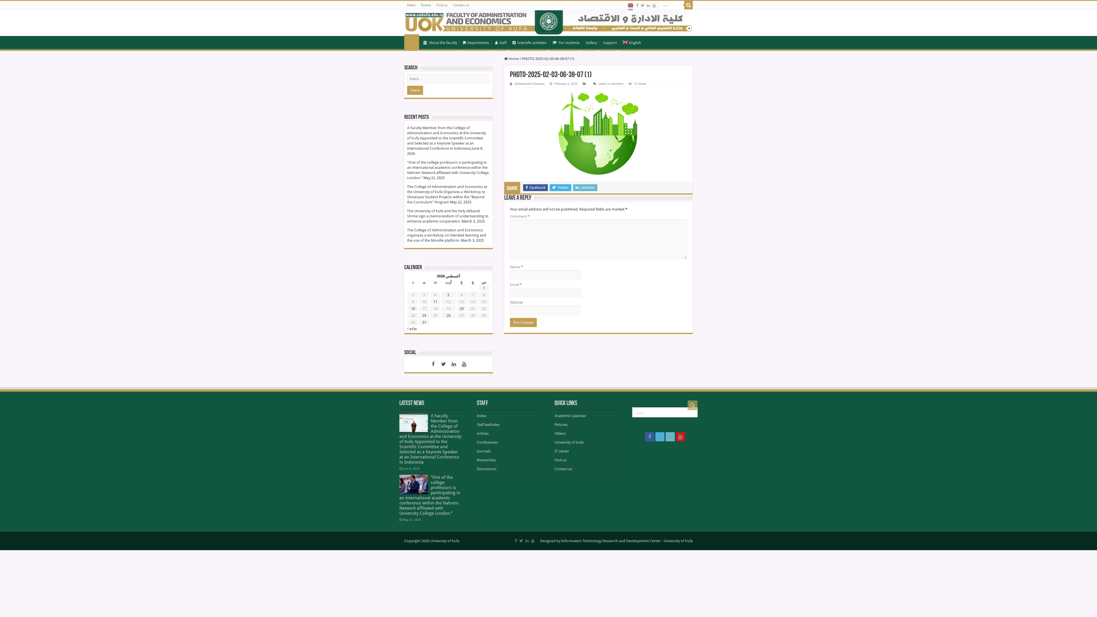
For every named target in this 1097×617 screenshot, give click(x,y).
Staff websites (488, 424)
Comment (520, 216)
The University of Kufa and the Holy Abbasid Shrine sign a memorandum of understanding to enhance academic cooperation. (448, 216)
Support (610, 43)
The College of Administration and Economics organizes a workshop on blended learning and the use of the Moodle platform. (446, 235)
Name (516, 267)
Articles (483, 433)
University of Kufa (569, 442)
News (411, 5)
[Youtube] (654, 5)
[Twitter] (642, 5)
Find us (442, 5)
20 (462, 309)
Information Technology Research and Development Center (611, 541)
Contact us (461, 5)
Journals (484, 451)
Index (482, 416)
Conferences (487, 442)
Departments (478, 43)
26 (449, 315)
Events (426, 5)
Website (516, 302)
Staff (503, 43)
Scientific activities (532, 43)
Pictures (561, 424)
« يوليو (412, 328)
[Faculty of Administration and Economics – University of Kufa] (548, 23)
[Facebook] (637, 5)
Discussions (487, 469)
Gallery (591, 43)
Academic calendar (570, 416)
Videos (560, 433)
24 (424, 315)
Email (516, 285)
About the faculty (443, 43)
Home (411, 42)
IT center (561, 451)
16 (413, 309)
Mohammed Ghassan (530, 84)
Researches (486, 460)
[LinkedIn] (648, 5)
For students (569, 43)
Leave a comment (610, 84)
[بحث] (688, 5)
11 (435, 302)
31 (424, 322)
